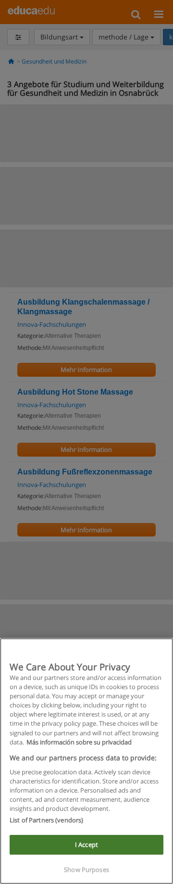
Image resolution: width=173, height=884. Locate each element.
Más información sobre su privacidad (79, 742)
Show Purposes (86, 869)
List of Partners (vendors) (46, 820)
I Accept (86, 844)
